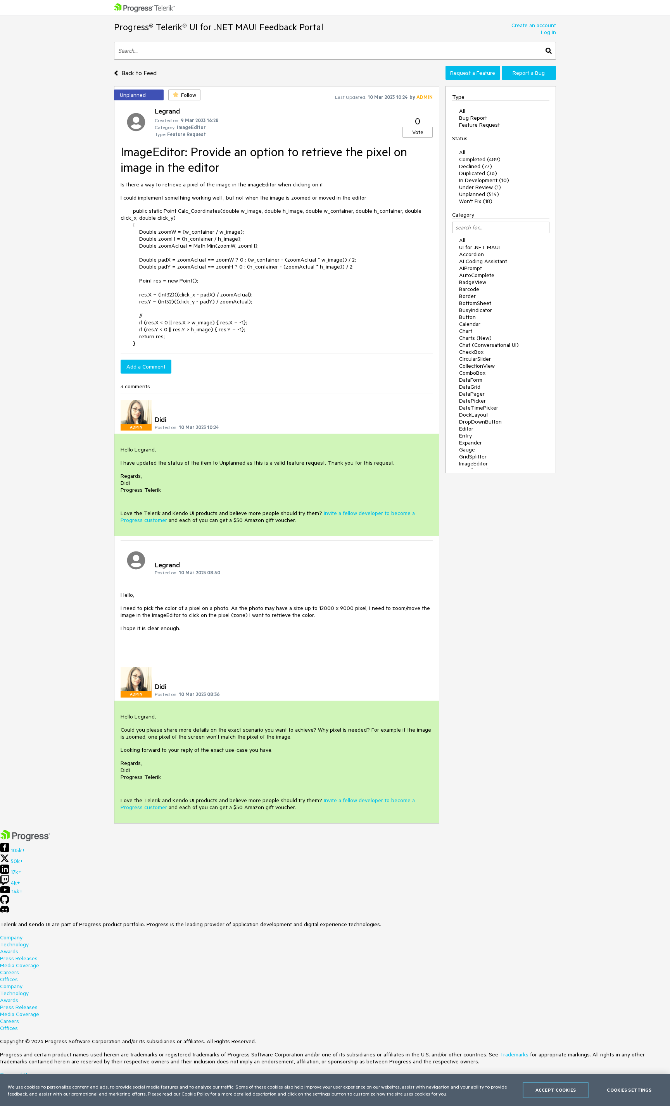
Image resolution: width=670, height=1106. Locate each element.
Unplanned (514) (479, 194)
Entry (465, 435)
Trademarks (514, 1054)
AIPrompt (470, 268)
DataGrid (469, 386)
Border (467, 296)
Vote (417, 132)
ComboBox (472, 372)
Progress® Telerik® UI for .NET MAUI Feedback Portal (218, 27)
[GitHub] (4, 902)
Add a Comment (146, 366)
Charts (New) (475, 337)
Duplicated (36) (478, 173)
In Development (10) (484, 180)
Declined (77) (475, 166)
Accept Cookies (555, 1090)
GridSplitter (473, 456)
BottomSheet (475, 303)
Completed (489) (480, 159)
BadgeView (472, 282)
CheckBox (471, 351)
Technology (14, 944)
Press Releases (19, 958)
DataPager (472, 393)
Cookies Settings (629, 1090)
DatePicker (472, 400)
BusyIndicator (475, 310)
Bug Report (473, 117)
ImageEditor (473, 463)
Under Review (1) (480, 187)
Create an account (533, 25)
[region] (335, 1090)
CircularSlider (475, 358)
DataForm (470, 379)
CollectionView (477, 365)
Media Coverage (19, 965)
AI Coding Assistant (483, 261)
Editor (466, 428)
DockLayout (473, 414)
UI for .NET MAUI (479, 247)
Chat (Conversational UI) (489, 344)
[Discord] (4, 911)
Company (11, 937)
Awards (9, 951)
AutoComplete (476, 275)
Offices (9, 979)
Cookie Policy (195, 1093)
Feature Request (479, 124)
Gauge (467, 449)
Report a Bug (529, 72)
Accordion (471, 254)
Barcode (469, 289)
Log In (548, 32)
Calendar (469, 323)
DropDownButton (480, 421)
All (462, 110)
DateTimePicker (478, 407)
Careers (9, 972)
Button (467, 317)
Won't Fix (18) (475, 201)
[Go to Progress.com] (25, 839)
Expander (470, 442)
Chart (465, 330)
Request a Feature (472, 72)
